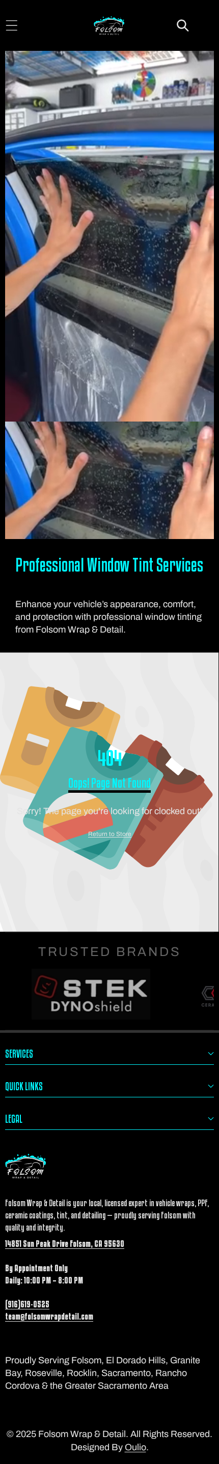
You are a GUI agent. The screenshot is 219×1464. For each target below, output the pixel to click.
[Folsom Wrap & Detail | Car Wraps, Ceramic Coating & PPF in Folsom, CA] (109, 27)
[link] (109, 834)
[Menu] (11, 25)
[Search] (183, 25)
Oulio (135, 1447)
